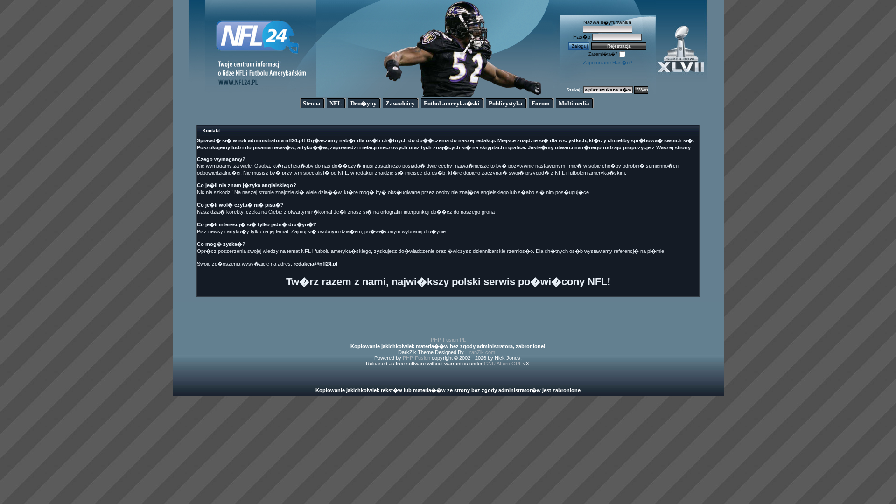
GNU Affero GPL (503, 363)
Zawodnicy (400, 103)
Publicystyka (506, 103)
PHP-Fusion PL (448, 340)
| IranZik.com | (481, 352)
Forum (541, 103)
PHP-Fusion (416, 358)
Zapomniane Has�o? (607, 62)
